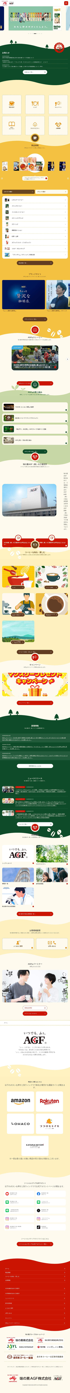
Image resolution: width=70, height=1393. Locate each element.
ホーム (5, 1022)
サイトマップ (10, 1366)
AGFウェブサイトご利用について (54, 1366)
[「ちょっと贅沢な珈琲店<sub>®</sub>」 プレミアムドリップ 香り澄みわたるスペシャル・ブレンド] (35, 164)
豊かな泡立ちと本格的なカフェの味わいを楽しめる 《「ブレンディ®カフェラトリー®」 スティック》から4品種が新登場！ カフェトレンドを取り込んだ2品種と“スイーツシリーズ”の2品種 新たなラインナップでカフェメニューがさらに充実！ (40, 803)
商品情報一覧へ (23, 263)
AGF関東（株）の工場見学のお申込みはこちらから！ (51, 543)
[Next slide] (68, 178)
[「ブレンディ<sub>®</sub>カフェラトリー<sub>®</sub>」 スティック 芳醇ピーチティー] (12, 166)
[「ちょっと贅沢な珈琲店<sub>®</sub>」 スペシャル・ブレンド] (58, 166)
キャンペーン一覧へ (24, 702)
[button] (28, 33)
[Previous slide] (2, 178)
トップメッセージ (7, 863)
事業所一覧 (5, 883)
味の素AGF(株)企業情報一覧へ (27, 914)
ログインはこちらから (31, 1013)
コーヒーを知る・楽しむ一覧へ (27, 652)
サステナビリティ (35, 128)
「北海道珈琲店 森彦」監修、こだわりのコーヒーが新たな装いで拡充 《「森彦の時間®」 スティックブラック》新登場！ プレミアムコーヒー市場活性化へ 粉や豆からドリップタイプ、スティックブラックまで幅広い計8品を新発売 (40, 815)
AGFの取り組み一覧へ (31, 451)
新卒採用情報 (39, 883)
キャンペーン (58, 107)
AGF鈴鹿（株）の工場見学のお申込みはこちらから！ (18, 543)
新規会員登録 (28, 1008)
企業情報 (58, 128)
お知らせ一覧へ (29, 72)
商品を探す (11, 107)
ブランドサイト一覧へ (31, 319)
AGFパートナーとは (35, 966)
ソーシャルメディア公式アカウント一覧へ (33, 1244)
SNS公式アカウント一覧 (37, 1366)
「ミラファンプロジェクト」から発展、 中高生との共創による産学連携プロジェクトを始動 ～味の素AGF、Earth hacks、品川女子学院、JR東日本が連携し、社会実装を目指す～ (40, 791)
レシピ (35, 107)
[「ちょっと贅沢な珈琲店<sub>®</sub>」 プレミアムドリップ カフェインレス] (46, 166)
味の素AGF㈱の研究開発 (8, 906)
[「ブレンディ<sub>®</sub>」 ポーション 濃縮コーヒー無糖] (23, 166)
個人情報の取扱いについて (22, 1366)
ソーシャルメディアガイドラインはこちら (35, 1239)
